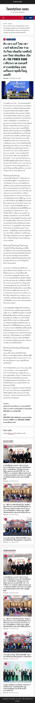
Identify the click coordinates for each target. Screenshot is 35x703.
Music (8, 39)
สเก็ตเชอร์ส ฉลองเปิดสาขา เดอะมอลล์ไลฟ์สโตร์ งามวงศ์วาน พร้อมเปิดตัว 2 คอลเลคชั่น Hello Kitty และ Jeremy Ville (17, 407)
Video (30, 18)
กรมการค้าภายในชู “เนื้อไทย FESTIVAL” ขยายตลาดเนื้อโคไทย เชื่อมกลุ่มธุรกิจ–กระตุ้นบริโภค (17, 539)
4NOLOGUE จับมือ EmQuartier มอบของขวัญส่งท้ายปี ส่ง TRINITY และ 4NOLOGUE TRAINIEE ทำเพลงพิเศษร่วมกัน (17, 418)
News (13, 39)
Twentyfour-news (17, 8)
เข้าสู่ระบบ (11, 433)
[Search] (22, 17)
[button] (3, 17)
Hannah (6, 78)
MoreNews (26, 699)
